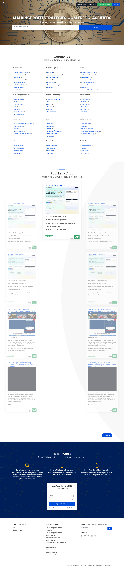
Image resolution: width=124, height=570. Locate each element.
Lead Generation (86, 146)
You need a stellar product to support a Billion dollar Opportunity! (21, 310)
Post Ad (116, 4)
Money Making (18, 126)
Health (49, 104)
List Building (84, 151)
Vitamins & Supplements (89, 90)
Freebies (16, 90)
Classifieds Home (104, 4)
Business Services (19, 80)
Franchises (17, 153)
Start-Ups (84, 107)
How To (49, 80)
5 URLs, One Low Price (16, 204)
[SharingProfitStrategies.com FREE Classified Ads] (12, 5)
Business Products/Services (22, 134)
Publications (51, 82)
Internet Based (18, 146)
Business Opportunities (21, 72)
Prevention (84, 87)
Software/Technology (88, 134)
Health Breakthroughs (88, 75)
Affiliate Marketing (19, 85)
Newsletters (51, 148)
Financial (50, 72)
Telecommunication (53, 99)
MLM (15, 107)
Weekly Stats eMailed (16, 254)
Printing (83, 126)
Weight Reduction (86, 80)
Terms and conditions (72, 565)
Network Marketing (20, 82)
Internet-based (19, 112)
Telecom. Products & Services (90, 131)
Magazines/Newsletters (54, 131)
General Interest (19, 75)
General (49, 109)
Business (50, 126)
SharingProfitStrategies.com (86, 4)
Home (14, 528)
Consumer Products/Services (23, 124)
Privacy (83, 565)
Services (50, 153)
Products (50, 151)
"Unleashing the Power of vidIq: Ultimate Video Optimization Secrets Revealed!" (21, 365)
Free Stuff (84, 112)
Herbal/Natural (85, 85)
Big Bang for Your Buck (55, 185)
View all (107, 435)
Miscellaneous (51, 112)
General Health (85, 77)
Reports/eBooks (52, 134)
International (18, 104)
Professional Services (87, 82)
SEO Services (85, 153)
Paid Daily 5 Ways (17, 530)
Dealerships (17, 102)
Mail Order (17, 77)
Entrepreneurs (18, 87)
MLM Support (51, 102)
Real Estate (84, 102)
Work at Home (18, 151)
